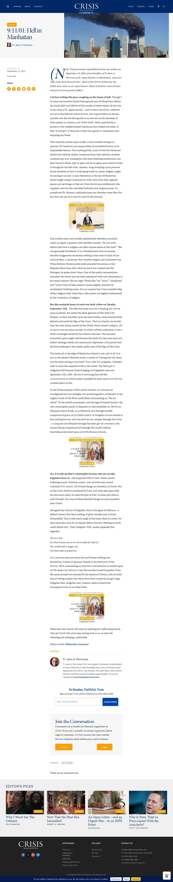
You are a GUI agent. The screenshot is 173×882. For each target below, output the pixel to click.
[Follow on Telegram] (38, 855)
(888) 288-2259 (131, 859)
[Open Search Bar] (164, 6)
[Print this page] (29, 89)
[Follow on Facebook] (23, 855)
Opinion (17, 6)
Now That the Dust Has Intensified (63, 819)
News (27, 6)
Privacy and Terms (70, 865)
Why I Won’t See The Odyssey (20, 819)
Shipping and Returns (71, 862)
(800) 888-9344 (130, 856)
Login (151, 6)
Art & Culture (67, 763)
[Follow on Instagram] (33, 855)
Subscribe (110, 702)
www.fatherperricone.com (86, 677)
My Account (97, 849)
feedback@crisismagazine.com (134, 849)
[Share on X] (9, 89)
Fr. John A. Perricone (22, 45)
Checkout (96, 856)
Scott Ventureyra (138, 828)
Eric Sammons (13, 824)
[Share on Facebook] (14, 89)
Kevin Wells (94, 828)
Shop (131, 6)
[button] (167, 876)
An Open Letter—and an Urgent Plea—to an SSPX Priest (105, 821)
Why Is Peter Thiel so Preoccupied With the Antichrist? (144, 821)
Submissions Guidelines (67, 854)
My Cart (95, 853)
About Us (66, 849)
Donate (141, 6)
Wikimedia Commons (76, 644)
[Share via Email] (24, 89)
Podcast (38, 6)
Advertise (66, 858)
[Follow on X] (28, 855)
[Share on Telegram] (19, 89)
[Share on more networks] (34, 89)
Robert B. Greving (56, 824)
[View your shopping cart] (158, 6)
